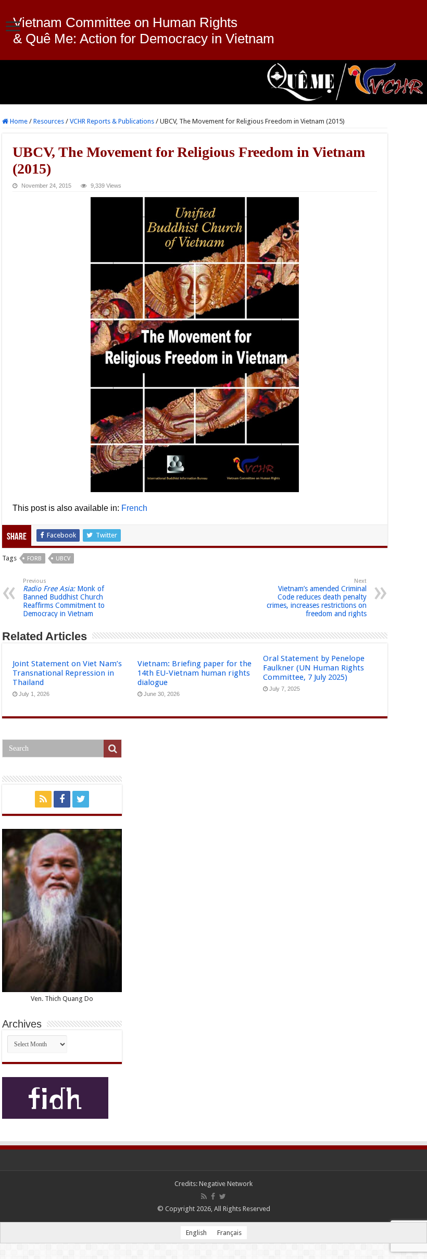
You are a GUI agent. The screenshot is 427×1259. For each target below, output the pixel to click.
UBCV (63, 558)
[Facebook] (62, 799)
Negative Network (226, 1184)
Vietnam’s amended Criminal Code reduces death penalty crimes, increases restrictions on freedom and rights (317, 598)
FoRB (34, 558)
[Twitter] (80, 799)
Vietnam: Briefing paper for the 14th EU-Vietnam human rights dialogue (194, 673)
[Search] (112, 748)
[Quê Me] (213, 82)
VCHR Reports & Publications (112, 121)
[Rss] (43, 799)
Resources (48, 121)
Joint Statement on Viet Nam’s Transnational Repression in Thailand (67, 673)
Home (18, 121)
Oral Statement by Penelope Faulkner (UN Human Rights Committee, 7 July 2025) (314, 668)
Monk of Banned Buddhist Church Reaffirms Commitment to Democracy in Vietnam (64, 598)
